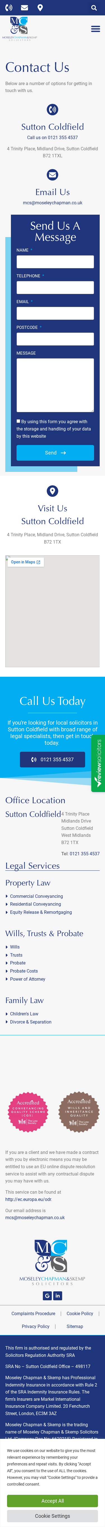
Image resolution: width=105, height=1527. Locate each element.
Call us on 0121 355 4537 (52, 137)
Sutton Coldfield (52, 127)
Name (23, 250)
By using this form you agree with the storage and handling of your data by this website (54, 429)
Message (26, 353)
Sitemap (75, 1326)
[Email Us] (52, 175)
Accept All (52, 1501)
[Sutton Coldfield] (52, 109)
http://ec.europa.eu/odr (28, 1199)
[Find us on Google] (42, 7)
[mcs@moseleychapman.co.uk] (26, 7)
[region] (52, 1483)
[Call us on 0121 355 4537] (10, 7)
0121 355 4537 (85, 853)
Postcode (28, 327)
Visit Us (52, 508)
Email (23, 302)
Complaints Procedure (33, 1313)
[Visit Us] (52, 491)
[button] (94, 7)
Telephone (29, 276)
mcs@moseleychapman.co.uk (52, 202)
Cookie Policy (80, 1313)
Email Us (52, 192)
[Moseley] (47, 1295)
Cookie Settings (52, 1516)
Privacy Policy (36, 1326)
